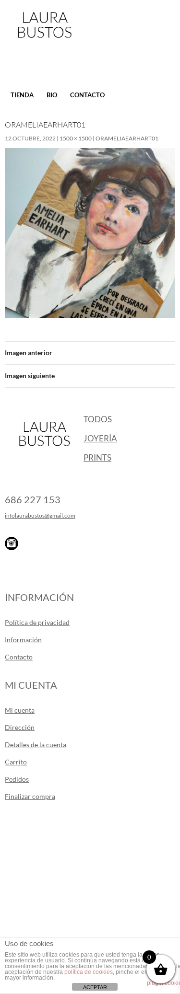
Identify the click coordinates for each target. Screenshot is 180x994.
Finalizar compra (30, 796)
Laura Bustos (44, 41)
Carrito (16, 762)
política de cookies (88, 972)
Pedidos (17, 779)
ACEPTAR (95, 987)
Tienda (22, 95)
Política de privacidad (37, 622)
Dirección (20, 727)
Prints (97, 457)
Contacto (87, 95)
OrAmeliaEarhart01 (127, 138)
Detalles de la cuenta (35, 744)
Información (23, 640)
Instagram (11, 543)
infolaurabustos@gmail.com (40, 515)
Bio (52, 95)
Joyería (100, 438)
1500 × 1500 (76, 138)
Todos (98, 419)
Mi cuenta (20, 710)
